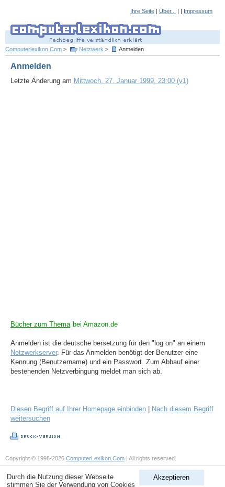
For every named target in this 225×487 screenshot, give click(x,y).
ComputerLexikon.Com (95, 458)
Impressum (198, 11)
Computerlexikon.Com (33, 49)
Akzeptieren (171, 477)
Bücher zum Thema (40, 324)
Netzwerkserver (33, 352)
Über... (167, 11)
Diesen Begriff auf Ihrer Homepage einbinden (78, 409)
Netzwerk (91, 49)
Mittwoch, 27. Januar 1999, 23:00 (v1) (131, 81)
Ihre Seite (142, 11)
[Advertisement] (112, 207)
